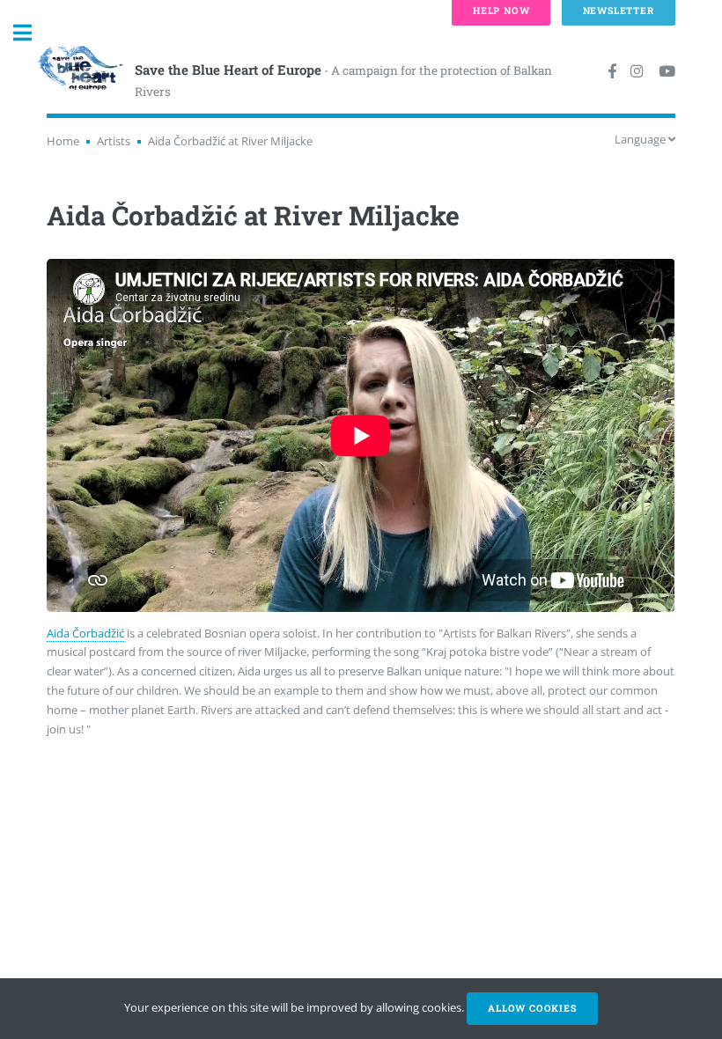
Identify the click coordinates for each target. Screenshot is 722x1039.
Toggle (31, 33)
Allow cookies (532, 1008)
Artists (113, 141)
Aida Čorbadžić (85, 633)
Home (63, 141)
